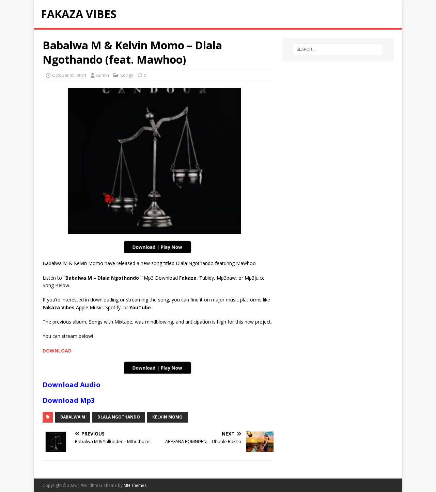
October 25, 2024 (69, 75)
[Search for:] (338, 49)
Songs (126, 75)
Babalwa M (72, 417)
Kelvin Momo (167, 417)
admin (102, 75)
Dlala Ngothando (118, 417)
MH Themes (135, 485)
